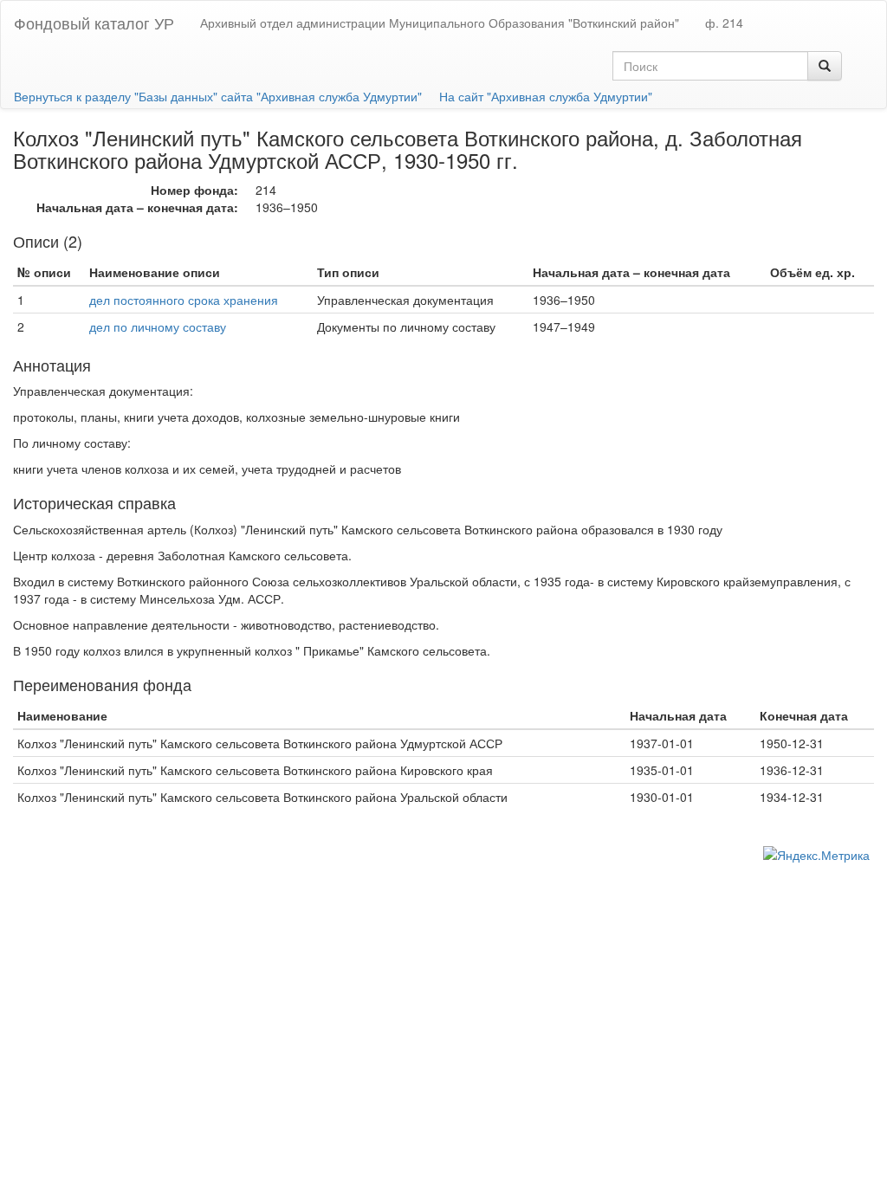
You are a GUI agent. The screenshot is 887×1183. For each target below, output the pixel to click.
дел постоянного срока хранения (183, 299)
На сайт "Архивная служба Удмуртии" (545, 96)
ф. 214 (724, 22)
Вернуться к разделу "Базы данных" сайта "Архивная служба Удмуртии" (218, 96)
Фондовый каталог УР (94, 22)
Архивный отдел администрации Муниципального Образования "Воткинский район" (439, 22)
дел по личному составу (157, 326)
